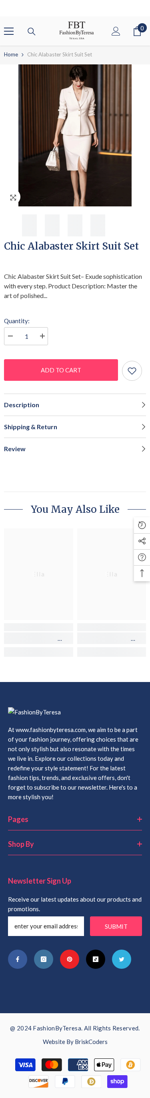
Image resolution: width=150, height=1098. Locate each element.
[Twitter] (121, 959)
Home (11, 54)
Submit (116, 926)
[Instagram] (43, 959)
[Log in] (116, 31)
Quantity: (17, 320)
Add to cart (61, 370)
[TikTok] (95, 959)
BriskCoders (91, 1041)
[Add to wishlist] (132, 371)
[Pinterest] (69, 959)
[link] (38, 638)
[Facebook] (17, 959)
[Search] (31, 31)
